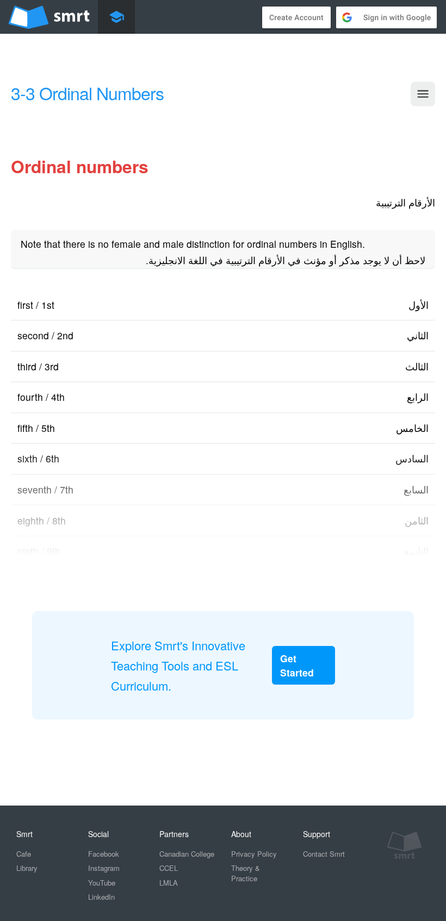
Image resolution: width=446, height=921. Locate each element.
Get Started (297, 665)
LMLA (168, 882)
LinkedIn (101, 897)
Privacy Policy (254, 854)
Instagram (104, 868)
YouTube (101, 882)
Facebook (103, 854)
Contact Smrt (324, 854)
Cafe (23, 854)
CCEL (168, 868)
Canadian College (186, 854)
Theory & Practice (245, 873)
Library (27, 868)
